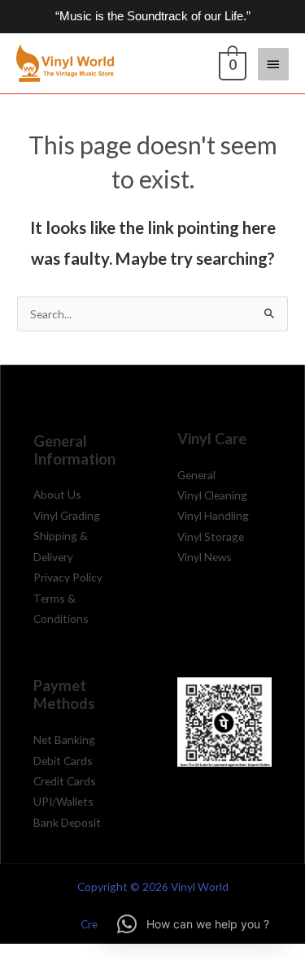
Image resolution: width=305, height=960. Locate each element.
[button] (193, 924)
